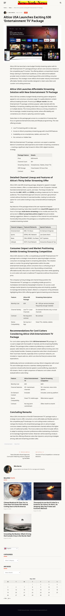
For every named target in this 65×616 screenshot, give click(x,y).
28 (24, 595)
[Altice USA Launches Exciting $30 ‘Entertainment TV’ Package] (32, 43)
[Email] (5, 88)
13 (16, 590)
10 (49, 587)
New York (16, 444)
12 (8, 590)
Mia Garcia (12, 12)
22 (32, 592)
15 (32, 590)
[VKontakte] (5, 105)
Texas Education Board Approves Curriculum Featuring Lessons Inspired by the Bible (18, 456)
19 (8, 592)
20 (16, 592)
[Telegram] (5, 109)
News (26, 12)
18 (57, 590)
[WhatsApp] (5, 113)
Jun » (9, 598)
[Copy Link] (5, 92)
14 (24, 590)
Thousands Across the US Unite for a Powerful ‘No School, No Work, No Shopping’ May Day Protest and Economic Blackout (46, 505)
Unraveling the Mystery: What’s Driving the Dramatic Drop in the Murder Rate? (17, 535)
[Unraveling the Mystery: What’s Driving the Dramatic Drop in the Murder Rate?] (17, 523)
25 (57, 592)
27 (16, 595)
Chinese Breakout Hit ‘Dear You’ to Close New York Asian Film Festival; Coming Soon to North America (16, 504)
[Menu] (5, 3)
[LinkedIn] (5, 79)
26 (8, 595)
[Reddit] (5, 100)
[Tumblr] (5, 96)
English (8, 548)
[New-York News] (32, 2)
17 (49, 590)
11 (57, 587)
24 (49, 592)
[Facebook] (5, 70)
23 (40, 592)
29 (32, 595)
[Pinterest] (5, 83)
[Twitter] (5, 75)
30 (40, 595)
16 (40, 590)
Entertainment (8, 444)
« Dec (5, 598)
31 (49, 595)
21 (24, 592)
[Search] (60, 3)
